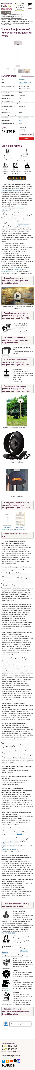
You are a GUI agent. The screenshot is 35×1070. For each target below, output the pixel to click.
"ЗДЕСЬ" (8, 990)
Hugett (20, 120)
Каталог (7, 12)
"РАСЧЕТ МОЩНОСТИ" (8, 933)
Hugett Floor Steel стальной (10, 849)
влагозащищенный (24, 84)
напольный (22, 79)
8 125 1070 (19, 4)
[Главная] (6, 6)
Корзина (30, 8)
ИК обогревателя (23, 224)
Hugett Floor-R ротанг (8, 846)
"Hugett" (19, 834)
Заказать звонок (19, 10)
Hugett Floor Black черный (9, 842)
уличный (28, 82)
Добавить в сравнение (27, 76)
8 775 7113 (19, 5)
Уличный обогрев (23, 118)
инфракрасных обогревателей (11, 190)
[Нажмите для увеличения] (16, 410)
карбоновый (22, 82)
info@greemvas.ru (15, 1056)
